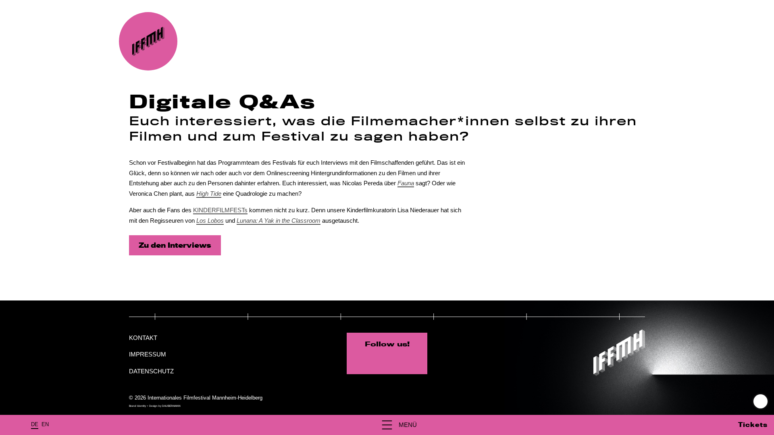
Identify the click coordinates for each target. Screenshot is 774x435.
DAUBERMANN (171, 405)
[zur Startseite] (148, 41)
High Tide (208, 193)
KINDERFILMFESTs (220, 210)
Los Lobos (210, 220)
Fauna (405, 183)
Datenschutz (151, 371)
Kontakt (143, 337)
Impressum (147, 354)
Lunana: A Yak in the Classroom (278, 220)
